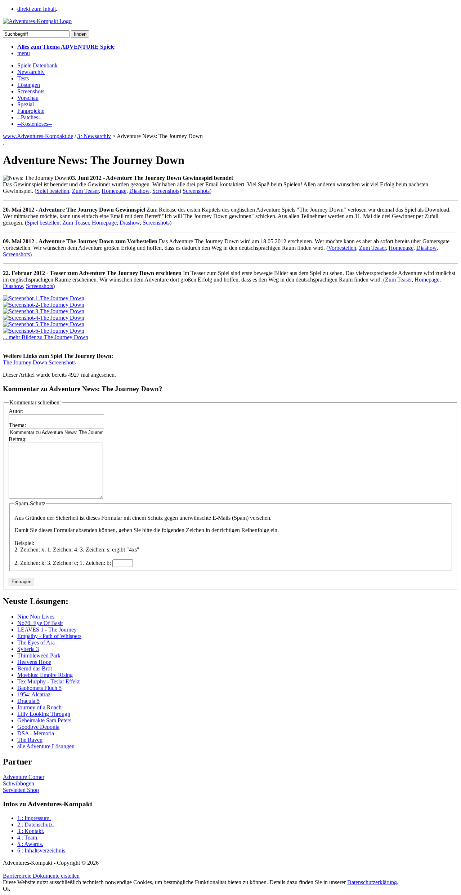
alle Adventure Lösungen (46, 746)
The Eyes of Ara (36, 642)
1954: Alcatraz (33, 694)
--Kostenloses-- (34, 124)
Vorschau (28, 98)
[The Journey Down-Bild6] (43, 331)
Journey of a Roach (39, 707)
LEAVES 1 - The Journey (47, 629)
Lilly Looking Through (43, 714)
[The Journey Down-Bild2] (43, 305)
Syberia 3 (28, 649)
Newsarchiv (31, 72)
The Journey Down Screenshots (39, 362)
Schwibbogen (18, 783)
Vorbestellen (342, 248)
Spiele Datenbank (37, 65)
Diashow (139, 191)
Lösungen (28, 85)
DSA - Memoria (35, 733)
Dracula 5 (28, 701)
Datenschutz (35, 824)
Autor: (16, 411)
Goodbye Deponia (38, 727)
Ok (6, 889)
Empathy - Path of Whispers (49, 636)
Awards (30, 844)
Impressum (34, 818)
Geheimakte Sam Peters (44, 720)
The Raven (29, 740)
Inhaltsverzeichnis (42, 850)
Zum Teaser (85, 191)
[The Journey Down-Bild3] (43, 311)
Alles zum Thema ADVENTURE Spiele (66, 47)
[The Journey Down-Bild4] (43, 318)
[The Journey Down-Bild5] (43, 324)
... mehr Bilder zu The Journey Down (45, 337)
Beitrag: (18, 439)
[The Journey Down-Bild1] (43, 298)
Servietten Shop (21, 790)
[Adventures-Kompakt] (37, 21)
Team (28, 837)
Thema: (17, 425)
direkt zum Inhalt (36, 9)
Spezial (25, 104)
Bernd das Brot (34, 668)
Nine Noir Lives (35, 616)
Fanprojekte (30, 111)
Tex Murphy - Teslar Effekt (48, 681)
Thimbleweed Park (39, 655)
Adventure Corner (23, 777)
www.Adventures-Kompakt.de (38, 136)
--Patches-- (29, 117)
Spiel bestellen (52, 191)
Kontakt (30, 831)
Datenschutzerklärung (372, 882)
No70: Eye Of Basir (40, 623)
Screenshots (30, 91)
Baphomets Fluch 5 (39, 688)
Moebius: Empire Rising (45, 675)
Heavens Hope (34, 662)
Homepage (114, 191)
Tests (23, 78)
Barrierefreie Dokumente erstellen (41, 876)
